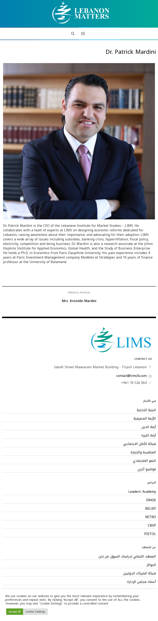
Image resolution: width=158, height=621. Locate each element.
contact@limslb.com (131, 376)
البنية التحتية (146, 410)
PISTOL (150, 534)
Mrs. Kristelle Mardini (79, 301)
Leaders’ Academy (142, 492)
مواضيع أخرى (147, 469)
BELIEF (150, 509)
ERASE (151, 500)
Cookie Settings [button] (35, 611)
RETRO (150, 517)
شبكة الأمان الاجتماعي (139, 444)
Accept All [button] (15, 611)
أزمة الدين (149, 427)
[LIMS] (79, 13)
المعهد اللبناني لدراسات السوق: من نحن (127, 556)
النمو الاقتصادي (144, 461)
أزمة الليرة (148, 435)
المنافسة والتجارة (143, 452)
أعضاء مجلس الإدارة (141, 582)
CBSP (152, 525)
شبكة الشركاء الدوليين (139, 573)
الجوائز (151, 565)
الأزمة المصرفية (145, 418)
